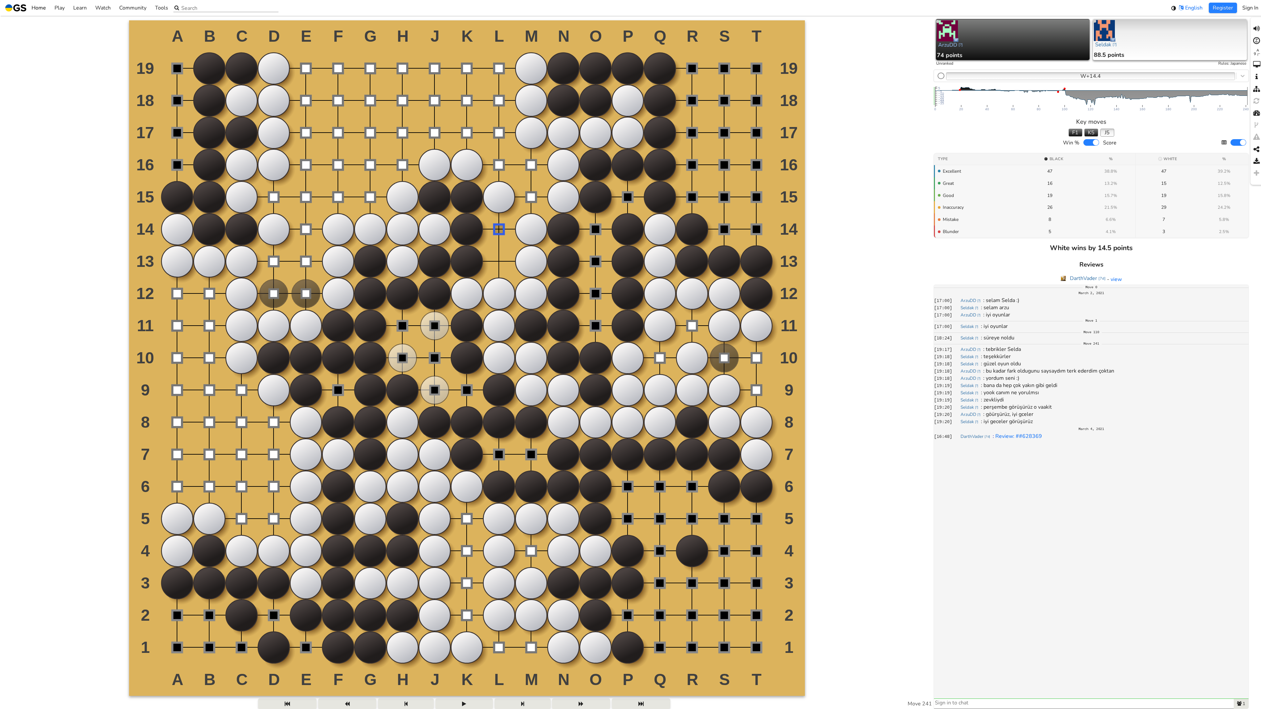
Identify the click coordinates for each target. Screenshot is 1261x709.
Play (60, 7)
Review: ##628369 (1018, 436)
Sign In (1250, 7)
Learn (80, 7)
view (1116, 279)
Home (39, 7)
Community (132, 7)
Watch (103, 7)
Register (1223, 7)
